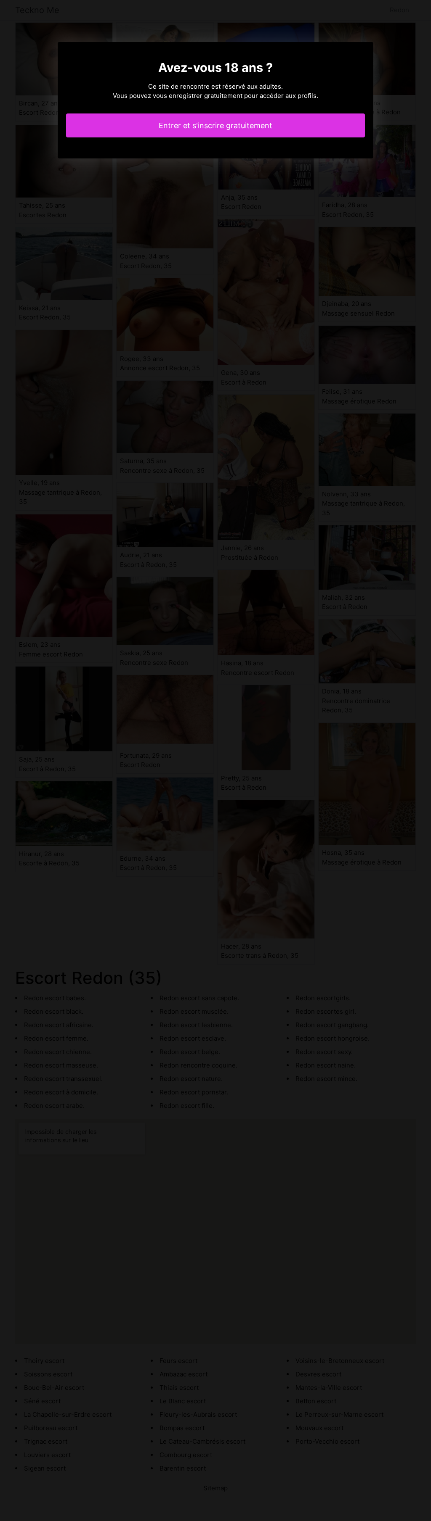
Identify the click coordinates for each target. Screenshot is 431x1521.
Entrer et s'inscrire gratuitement (215, 125)
